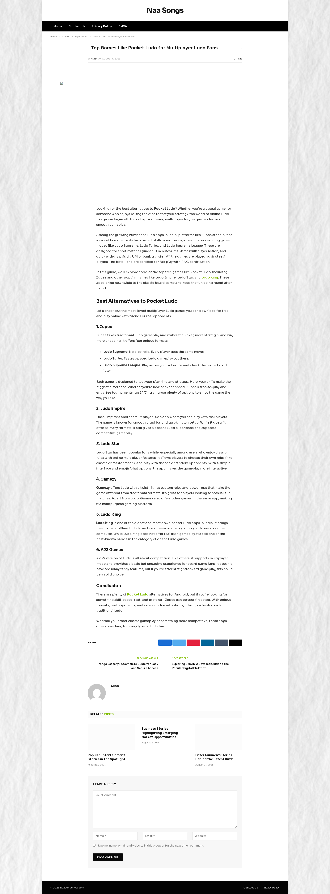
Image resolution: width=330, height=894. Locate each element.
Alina (94, 58)
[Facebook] (57, 87)
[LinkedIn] (57, 106)
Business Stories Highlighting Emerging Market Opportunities (160, 733)
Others (238, 58)
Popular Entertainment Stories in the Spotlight (106, 757)
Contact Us (77, 26)
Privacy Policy (102, 26)
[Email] (57, 126)
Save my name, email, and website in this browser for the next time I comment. (150, 845)
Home (58, 26)
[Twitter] (57, 97)
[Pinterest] (57, 116)
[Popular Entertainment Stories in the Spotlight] (111, 737)
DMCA (122, 26)
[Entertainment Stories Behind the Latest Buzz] (218, 737)
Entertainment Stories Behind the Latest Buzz (214, 757)
